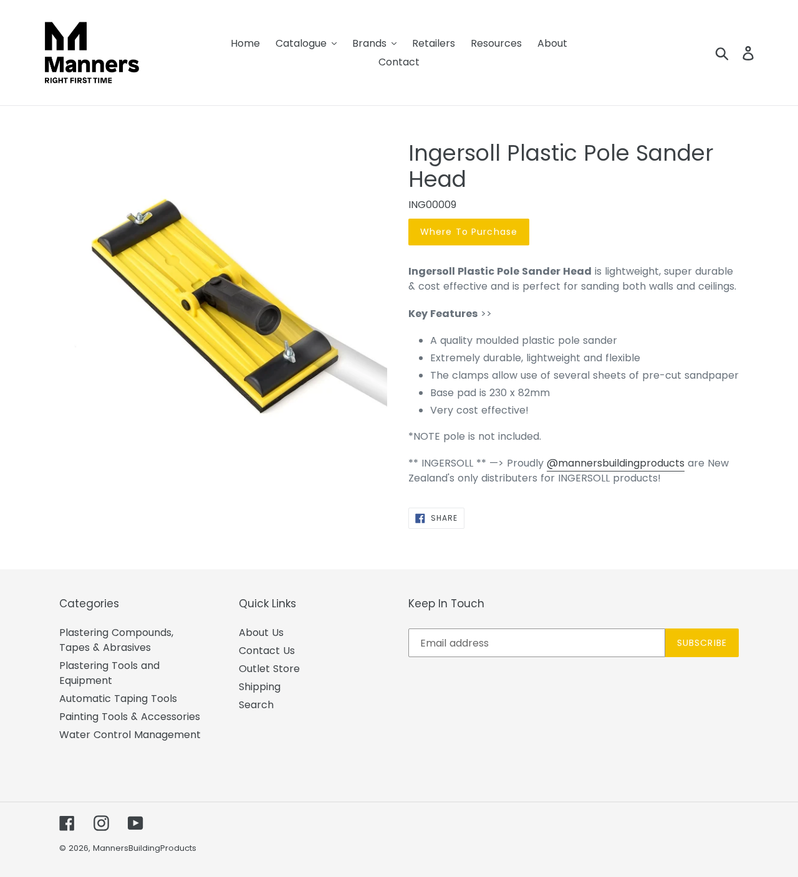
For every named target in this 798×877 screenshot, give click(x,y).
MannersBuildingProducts (144, 848)
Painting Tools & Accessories (129, 716)
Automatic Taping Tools (118, 698)
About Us (261, 632)
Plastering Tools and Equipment (109, 673)
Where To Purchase (468, 231)
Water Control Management (130, 735)
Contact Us (267, 650)
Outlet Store (269, 668)
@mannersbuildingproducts (616, 463)
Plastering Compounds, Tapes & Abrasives (116, 640)
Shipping (260, 687)
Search (256, 705)
